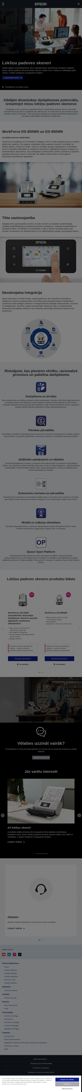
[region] (40, 1083)
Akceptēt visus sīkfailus (67, 1079)
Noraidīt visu (67, 1084)
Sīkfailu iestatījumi (67, 1088)
